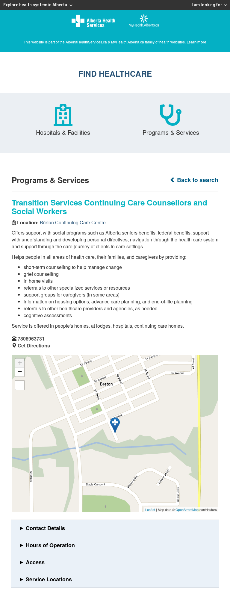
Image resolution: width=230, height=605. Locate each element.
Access (35, 562)
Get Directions (34, 345)
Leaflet (150, 509)
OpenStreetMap (187, 509)
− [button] (20, 372)
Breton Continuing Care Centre (73, 222)
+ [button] (20, 363)
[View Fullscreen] (19, 385)
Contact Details (45, 528)
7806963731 (31, 338)
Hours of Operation (50, 545)
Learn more (196, 42)
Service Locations (49, 579)
